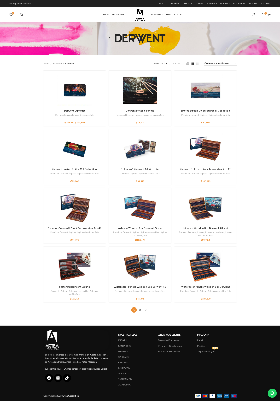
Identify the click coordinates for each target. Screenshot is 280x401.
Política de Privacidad (169, 351)
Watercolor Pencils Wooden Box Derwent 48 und (140, 288)
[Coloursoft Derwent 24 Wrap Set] (140, 149)
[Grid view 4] (197, 63)
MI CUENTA (203, 334)
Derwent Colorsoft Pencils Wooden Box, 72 (205, 169)
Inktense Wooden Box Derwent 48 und (205, 228)
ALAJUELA (123, 373)
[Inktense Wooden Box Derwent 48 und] (205, 208)
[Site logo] (140, 14)
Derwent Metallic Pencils (140, 110)
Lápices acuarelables (149, 232)
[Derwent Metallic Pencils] (140, 90)
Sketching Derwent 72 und (74, 286)
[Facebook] (49, 378)
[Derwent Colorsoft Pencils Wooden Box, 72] (205, 149)
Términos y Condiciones (170, 346)
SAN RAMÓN (125, 379)
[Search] (21, 14)
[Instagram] (58, 378)
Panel (200, 340)
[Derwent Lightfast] (74, 90)
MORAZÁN (124, 368)
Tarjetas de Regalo (207, 351)
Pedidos (201, 346)
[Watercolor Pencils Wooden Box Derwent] (205, 266)
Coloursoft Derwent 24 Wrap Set (140, 169)
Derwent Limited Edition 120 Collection (74, 169)
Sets (92, 115)
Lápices (67, 115)
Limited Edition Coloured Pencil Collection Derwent (205, 112)
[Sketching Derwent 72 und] (74, 266)
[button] (272, 393)
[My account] (254, 14)
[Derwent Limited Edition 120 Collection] (74, 149)
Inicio (46, 63)
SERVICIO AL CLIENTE (169, 334)
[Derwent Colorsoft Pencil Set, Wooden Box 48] (74, 208)
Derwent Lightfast (74, 110)
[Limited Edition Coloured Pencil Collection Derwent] (205, 90)
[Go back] (110, 38)
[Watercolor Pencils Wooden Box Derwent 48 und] (140, 266)
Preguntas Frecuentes (169, 340)
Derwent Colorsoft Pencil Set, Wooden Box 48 (74, 228)
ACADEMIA (124, 384)
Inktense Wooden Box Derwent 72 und (140, 228)
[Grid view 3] (192, 63)
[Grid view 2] (187, 63)
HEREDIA (123, 351)
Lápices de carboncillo (78, 291)
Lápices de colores (80, 115)
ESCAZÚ (122, 340)
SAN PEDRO (124, 346)
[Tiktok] (67, 378)
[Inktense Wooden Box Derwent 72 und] (140, 208)
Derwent (59, 115)
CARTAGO (123, 357)
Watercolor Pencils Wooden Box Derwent (205, 286)
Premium (57, 63)
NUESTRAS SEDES (127, 334)
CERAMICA (124, 362)
